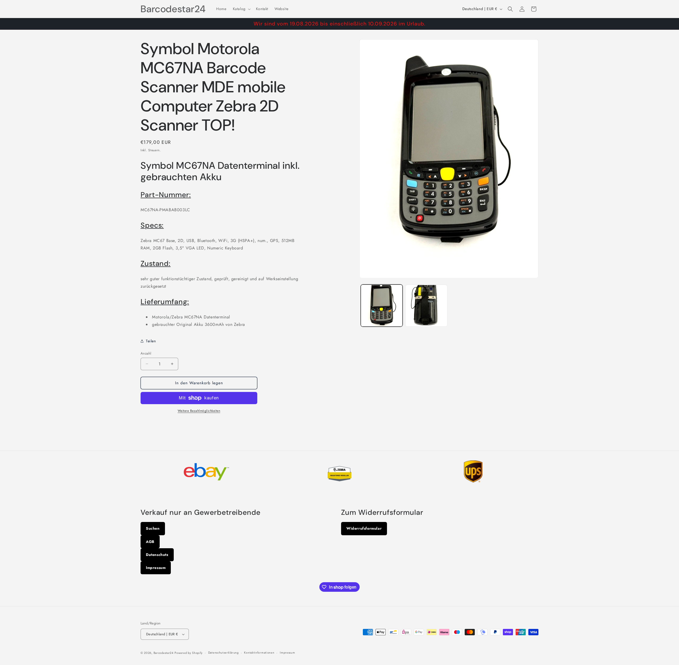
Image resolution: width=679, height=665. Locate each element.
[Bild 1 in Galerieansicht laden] (382, 306)
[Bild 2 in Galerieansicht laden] (426, 306)
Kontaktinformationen (259, 652)
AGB (150, 541)
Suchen (153, 528)
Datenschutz (157, 554)
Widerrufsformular (364, 528)
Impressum (156, 567)
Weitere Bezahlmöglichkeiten (199, 410)
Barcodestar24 (163, 653)
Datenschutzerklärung (223, 652)
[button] (241, 8)
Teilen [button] (151, 341)
